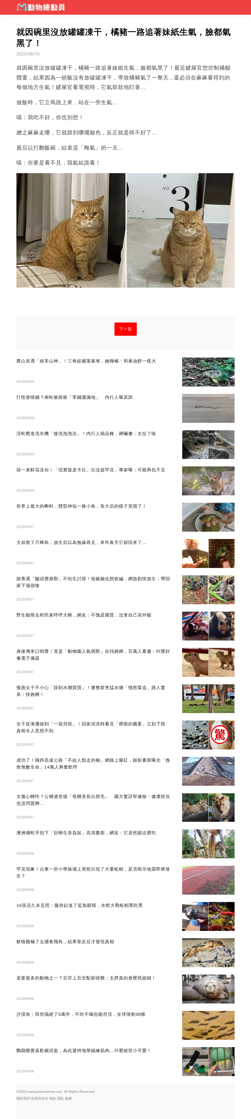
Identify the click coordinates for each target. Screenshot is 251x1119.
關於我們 (23, 1098)
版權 (68, 1098)
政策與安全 (39, 1098)
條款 (52, 1098)
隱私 (60, 1098)
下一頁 (125, 329)
